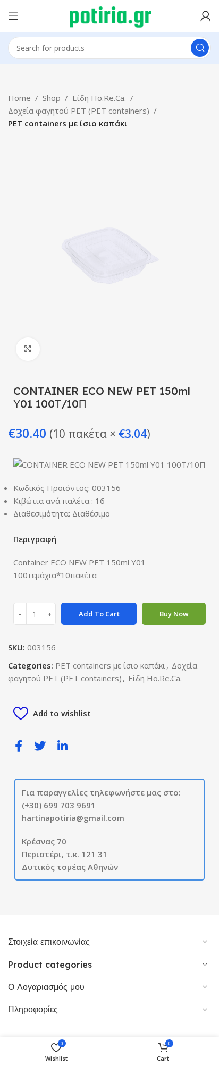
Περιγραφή (34, 539)
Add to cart (99, 614)
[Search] (200, 48)
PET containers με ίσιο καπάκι (68, 123)
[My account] (205, 16)
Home (19, 97)
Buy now (174, 614)
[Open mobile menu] (13, 16)
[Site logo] (109, 15)
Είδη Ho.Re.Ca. (99, 97)
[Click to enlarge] (28, 349)
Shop (52, 97)
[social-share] (18, 745)
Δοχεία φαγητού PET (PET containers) (78, 110)
